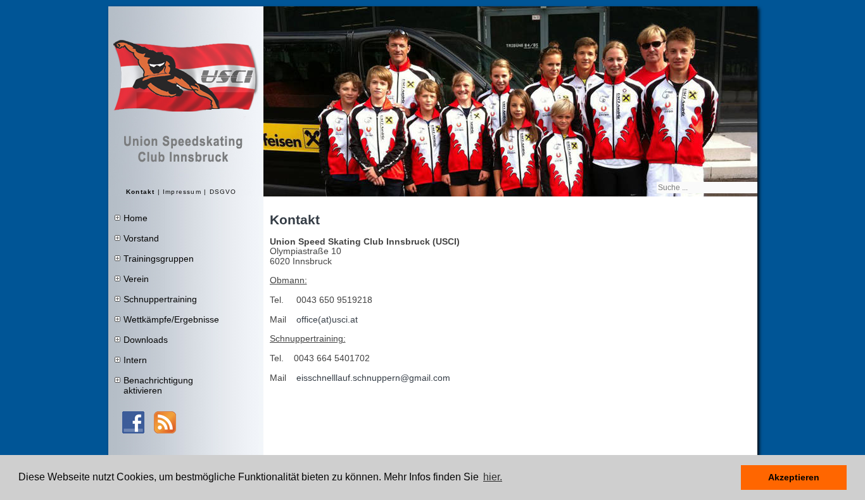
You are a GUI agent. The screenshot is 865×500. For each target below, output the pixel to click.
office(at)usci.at (327, 319)
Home (135, 218)
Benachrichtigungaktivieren (158, 385)
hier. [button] (492, 476)
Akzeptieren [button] (793, 477)
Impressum (182, 191)
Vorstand (141, 238)
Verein (136, 279)
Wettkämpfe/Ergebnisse (171, 319)
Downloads (145, 340)
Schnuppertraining (160, 299)
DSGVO (223, 191)
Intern (135, 360)
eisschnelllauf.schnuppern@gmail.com (373, 378)
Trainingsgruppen (158, 258)
